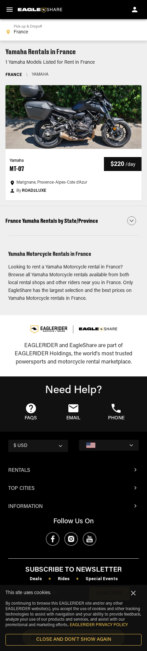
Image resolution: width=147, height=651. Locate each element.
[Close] (133, 593)
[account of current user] (134, 9)
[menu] (9, 9)
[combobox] (73, 30)
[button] (73, 142)
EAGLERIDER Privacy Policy (99, 625)
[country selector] (109, 445)
